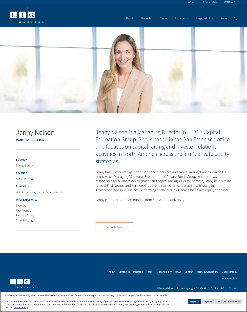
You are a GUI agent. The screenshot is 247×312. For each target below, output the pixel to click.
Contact (188, 272)
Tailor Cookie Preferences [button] (228, 301)
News (178, 272)
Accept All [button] (194, 301)
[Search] (235, 18)
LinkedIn (235, 288)
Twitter (230, 288)
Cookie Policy (229, 272)
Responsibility (164, 272)
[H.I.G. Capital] (27, 15)
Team (149, 272)
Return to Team (114, 227)
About (112, 272)
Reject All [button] (208, 301)
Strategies (124, 272)
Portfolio (138, 272)
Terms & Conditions (207, 272)
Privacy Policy (229, 278)
